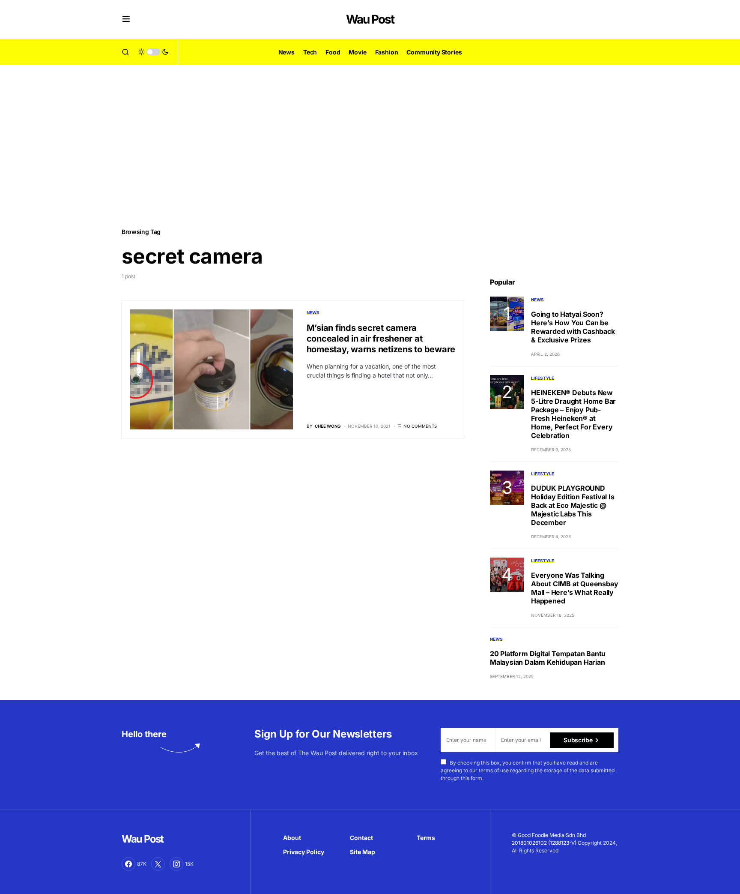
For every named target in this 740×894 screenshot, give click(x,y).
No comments (420, 426)
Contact (361, 837)
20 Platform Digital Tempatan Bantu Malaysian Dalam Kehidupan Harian (548, 657)
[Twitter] (158, 864)
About (292, 837)
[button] (126, 19)
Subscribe (578, 740)
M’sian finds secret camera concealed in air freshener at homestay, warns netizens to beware (381, 338)
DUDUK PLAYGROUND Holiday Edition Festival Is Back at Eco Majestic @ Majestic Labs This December (573, 505)
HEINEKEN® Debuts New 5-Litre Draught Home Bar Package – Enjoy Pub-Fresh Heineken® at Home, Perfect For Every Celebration (573, 414)
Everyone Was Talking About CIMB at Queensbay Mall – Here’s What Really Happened (574, 588)
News (313, 312)
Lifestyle (542, 378)
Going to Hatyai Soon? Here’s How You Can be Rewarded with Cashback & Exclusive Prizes (573, 327)
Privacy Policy (303, 851)
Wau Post (370, 19)
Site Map (362, 851)
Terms (426, 837)
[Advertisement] (370, 146)
